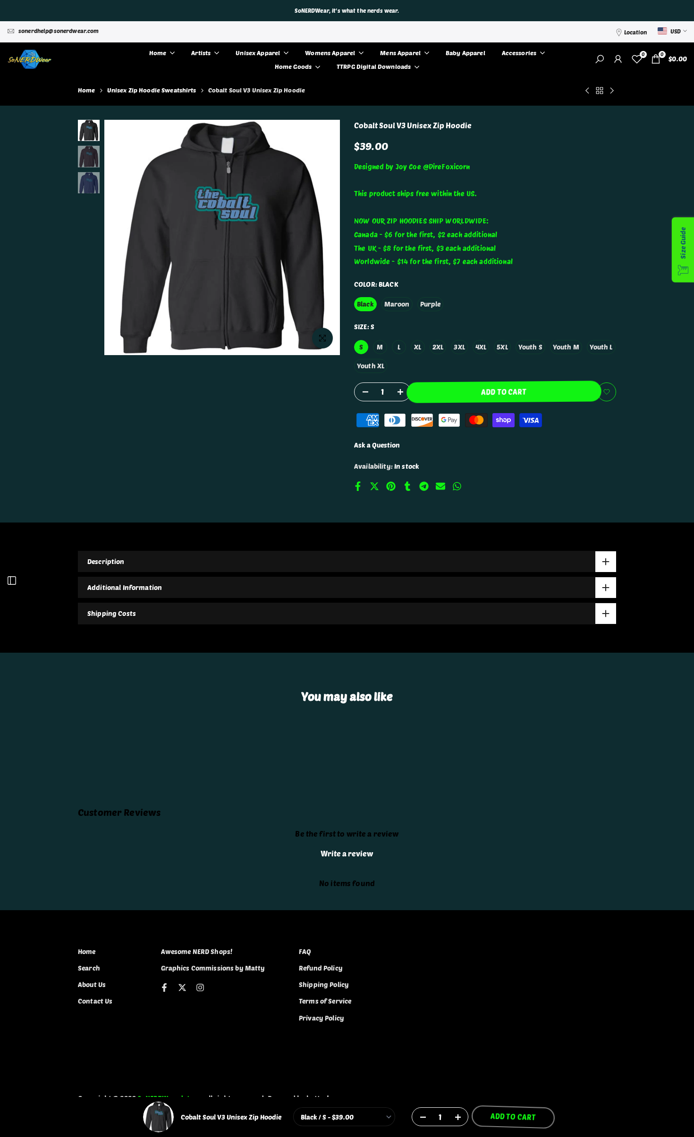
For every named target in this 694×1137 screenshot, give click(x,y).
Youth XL (370, 366)
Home (86, 90)
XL (417, 347)
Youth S (530, 347)
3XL (459, 347)
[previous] (123, 237)
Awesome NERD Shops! (197, 951)
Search (89, 968)
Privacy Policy (321, 1018)
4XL (480, 347)
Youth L (601, 347)
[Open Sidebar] (12, 580)
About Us (92, 984)
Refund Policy (321, 968)
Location (635, 32)
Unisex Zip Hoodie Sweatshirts (151, 90)
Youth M (566, 347)
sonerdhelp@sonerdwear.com (58, 30)
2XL (437, 347)
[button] (606, 391)
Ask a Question (377, 445)
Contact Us (95, 1001)
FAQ (305, 951)
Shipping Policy (324, 984)
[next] (321, 237)
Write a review (347, 853)
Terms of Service (325, 1001)
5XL (502, 347)
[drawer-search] (599, 59)
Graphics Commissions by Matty (213, 968)
